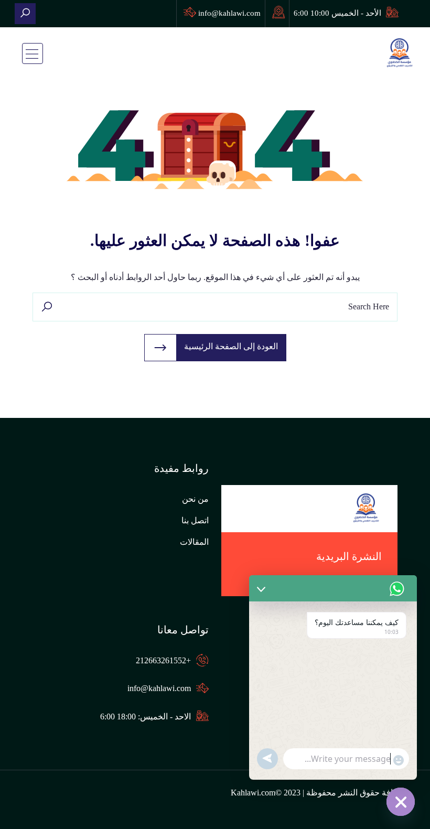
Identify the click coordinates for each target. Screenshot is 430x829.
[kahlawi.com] (25, 13)
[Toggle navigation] (32, 53)
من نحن (195, 498)
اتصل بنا (195, 520)
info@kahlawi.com (229, 13)
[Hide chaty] (400, 802)
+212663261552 (163, 660)
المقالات (194, 541)
